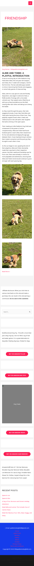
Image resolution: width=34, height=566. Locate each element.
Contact (17, 542)
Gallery (17, 537)
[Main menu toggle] (30, 3)
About (17, 539)
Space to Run (6, 498)
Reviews (17, 535)
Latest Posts (17, 533)
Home (17, 531)
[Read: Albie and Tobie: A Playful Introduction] (17, 46)
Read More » (6, 272)
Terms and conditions (17, 546)
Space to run (6, 495)
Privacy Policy (17, 544)
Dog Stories (5, 69)
